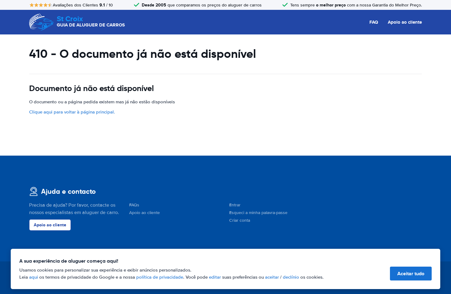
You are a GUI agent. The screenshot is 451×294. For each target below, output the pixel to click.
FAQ (373, 22)
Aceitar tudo (410, 273)
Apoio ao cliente (405, 22)
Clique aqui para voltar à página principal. (72, 112)
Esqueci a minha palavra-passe (258, 212)
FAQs (134, 205)
